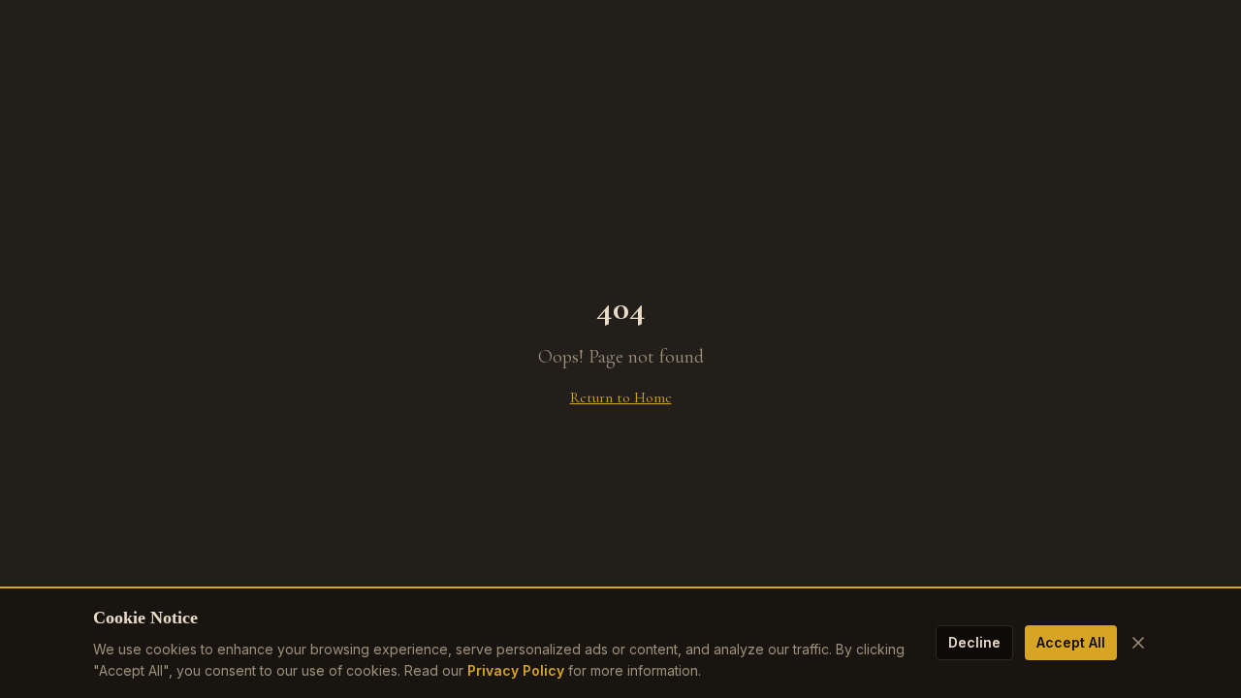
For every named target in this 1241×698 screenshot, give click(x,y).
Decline (974, 642)
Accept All (1070, 642)
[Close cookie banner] (1138, 642)
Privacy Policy (515, 670)
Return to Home (621, 397)
